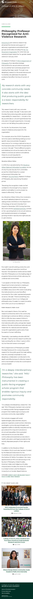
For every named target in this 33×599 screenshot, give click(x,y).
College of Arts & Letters (13, 6)
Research (17, 476)
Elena (4, 42)
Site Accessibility (6, 593)
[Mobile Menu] (30, 2)
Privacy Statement (6, 591)
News (12, 476)
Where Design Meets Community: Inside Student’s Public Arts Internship (16, 570)
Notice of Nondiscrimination (8, 589)
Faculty (27, 475)
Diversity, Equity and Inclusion (16, 475)
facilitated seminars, (19, 208)
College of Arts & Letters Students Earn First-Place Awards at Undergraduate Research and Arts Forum (16, 540)
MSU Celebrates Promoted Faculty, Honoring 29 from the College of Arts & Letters (16, 509)
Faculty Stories (6, 476)
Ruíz (7, 42)
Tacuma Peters (13, 176)
